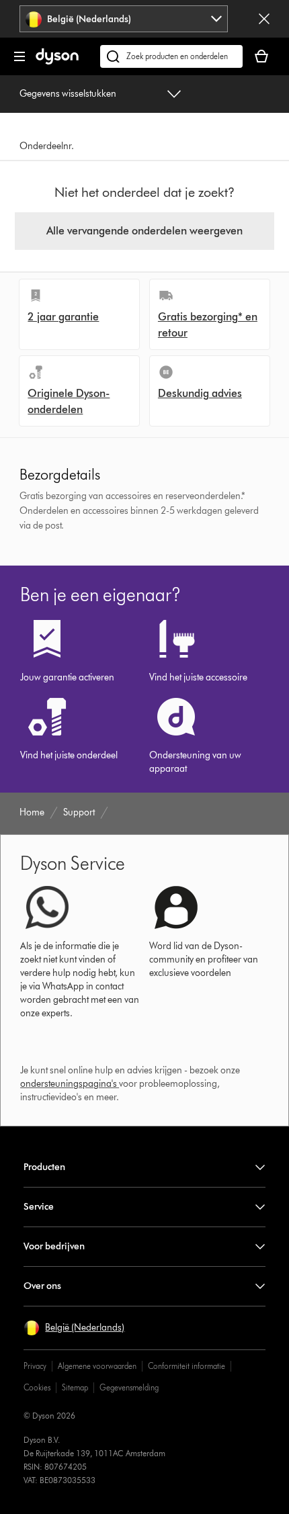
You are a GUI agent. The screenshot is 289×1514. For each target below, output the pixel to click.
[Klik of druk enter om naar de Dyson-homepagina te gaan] (57, 61)
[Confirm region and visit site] (264, 18)
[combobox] (123, 18)
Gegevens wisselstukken (67, 93)
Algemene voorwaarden (97, 1366)
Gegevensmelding (129, 1387)
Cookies (37, 1387)
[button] (74, 1327)
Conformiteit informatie (186, 1366)
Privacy (35, 1366)
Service (39, 1206)
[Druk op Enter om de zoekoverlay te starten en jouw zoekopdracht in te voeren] (171, 56)
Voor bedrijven (54, 1246)
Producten (44, 1167)
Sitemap (75, 1387)
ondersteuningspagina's (68, 1083)
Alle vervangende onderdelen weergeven (144, 230)
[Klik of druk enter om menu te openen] (19, 56)
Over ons (42, 1286)
